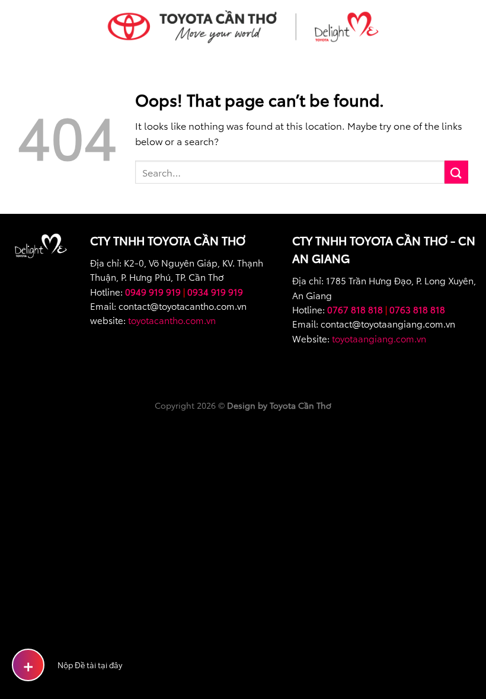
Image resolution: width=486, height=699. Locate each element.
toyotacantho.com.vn (172, 319)
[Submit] (456, 172)
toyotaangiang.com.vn (379, 338)
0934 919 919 (215, 291)
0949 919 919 (153, 291)
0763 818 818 (417, 309)
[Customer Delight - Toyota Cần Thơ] (243, 26)
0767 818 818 (355, 309)
